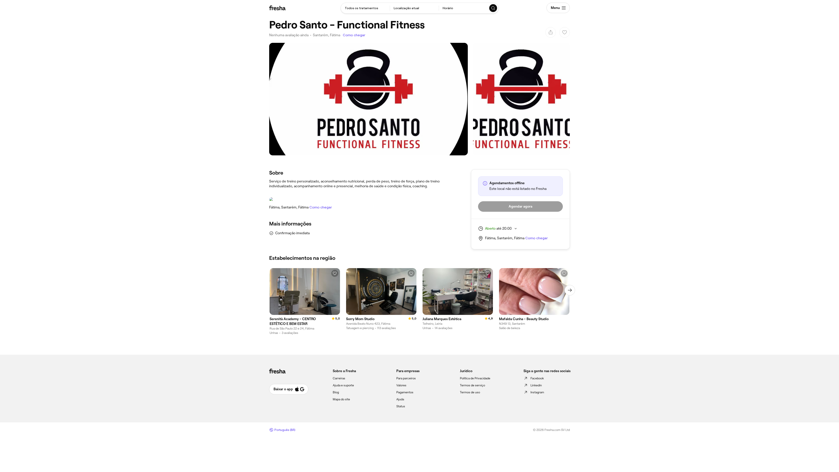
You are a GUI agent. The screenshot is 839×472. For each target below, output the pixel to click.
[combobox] (365, 8)
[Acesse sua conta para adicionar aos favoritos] (334, 273)
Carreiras (339, 378)
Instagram (537, 392)
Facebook (537, 378)
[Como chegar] (365, 199)
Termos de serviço (472, 385)
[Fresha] (277, 8)
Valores (401, 385)
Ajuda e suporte (343, 385)
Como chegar (354, 35)
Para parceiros (406, 378)
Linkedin (536, 385)
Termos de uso (470, 392)
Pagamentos (404, 392)
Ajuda (400, 399)
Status (400, 406)
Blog (336, 392)
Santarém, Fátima (326, 35)
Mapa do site (341, 399)
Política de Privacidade (475, 378)
